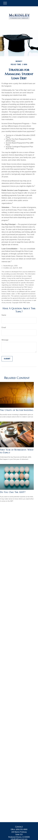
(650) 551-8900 (21, 829)
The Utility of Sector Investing (16, 410)
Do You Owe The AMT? (12, 492)
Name (4, 315)
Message (5, 340)
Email (4, 327)
